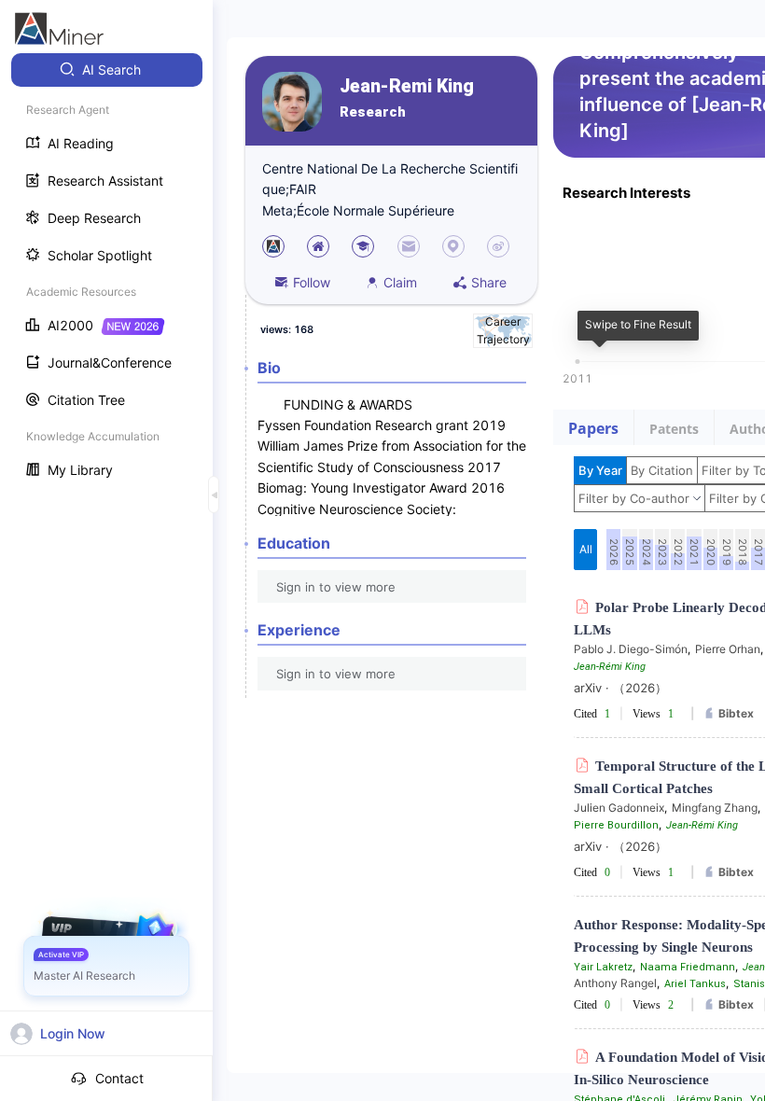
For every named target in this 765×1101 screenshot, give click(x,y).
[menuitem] (106, 70)
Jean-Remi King (407, 86)
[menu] (106, 272)
